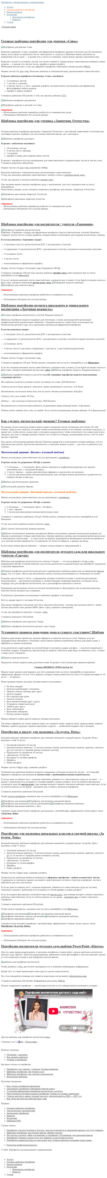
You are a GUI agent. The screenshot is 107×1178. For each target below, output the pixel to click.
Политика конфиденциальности (22, 1145)
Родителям (12, 14)
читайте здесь (46, 180)
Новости (16, 19)
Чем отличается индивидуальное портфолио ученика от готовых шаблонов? (43, 1094)
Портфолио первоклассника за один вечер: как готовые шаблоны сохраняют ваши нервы (49, 1140)
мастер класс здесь (41, 282)
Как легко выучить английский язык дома (27, 1099)
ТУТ (64, 95)
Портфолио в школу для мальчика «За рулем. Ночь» (41, 732)
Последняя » (32, 1042)
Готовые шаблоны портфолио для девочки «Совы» (39, 41)
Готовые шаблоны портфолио (21, 9)
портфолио (64, 457)
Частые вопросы (14, 12)
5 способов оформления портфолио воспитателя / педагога (35, 1091)
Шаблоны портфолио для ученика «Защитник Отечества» (45, 121)
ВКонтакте (24, 275)
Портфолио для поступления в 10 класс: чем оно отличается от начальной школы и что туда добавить (55, 1130)
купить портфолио (16, 796)
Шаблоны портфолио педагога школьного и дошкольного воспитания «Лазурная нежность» (45, 307)
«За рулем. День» (9, 813)
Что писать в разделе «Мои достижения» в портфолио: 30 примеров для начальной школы (50, 1135)
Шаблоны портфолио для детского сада (25, 1071)
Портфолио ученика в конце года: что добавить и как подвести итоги (40, 1138)
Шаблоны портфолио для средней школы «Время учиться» (35, 1133)
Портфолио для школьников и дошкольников (22, 2)
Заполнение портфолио (23, 17)
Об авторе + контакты (17, 1054)
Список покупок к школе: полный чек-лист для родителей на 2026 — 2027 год (44, 1096)
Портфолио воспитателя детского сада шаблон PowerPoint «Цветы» (52, 946)
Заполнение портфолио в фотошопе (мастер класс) (31, 1088)
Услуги (10, 7)
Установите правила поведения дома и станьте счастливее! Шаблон (52, 632)
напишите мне (71, 897)
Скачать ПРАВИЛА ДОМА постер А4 (53, 667)
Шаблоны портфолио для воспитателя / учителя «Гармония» (47, 224)
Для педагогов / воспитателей (21, 1111)
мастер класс (56, 894)
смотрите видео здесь (74, 175)
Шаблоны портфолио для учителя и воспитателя (30, 1074)
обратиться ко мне (78, 976)
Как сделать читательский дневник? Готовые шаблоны (43, 421)
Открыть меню (8, 27)
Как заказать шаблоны (17, 1057)
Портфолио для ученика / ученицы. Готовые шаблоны (32, 1069)
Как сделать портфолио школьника (23, 1086)
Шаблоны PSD (14, 1121)
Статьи (10, 22)
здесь (46, 524)
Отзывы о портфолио (17, 1059)
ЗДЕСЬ (86, 66)
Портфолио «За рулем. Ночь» (16, 926)
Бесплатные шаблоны (17, 1076)
